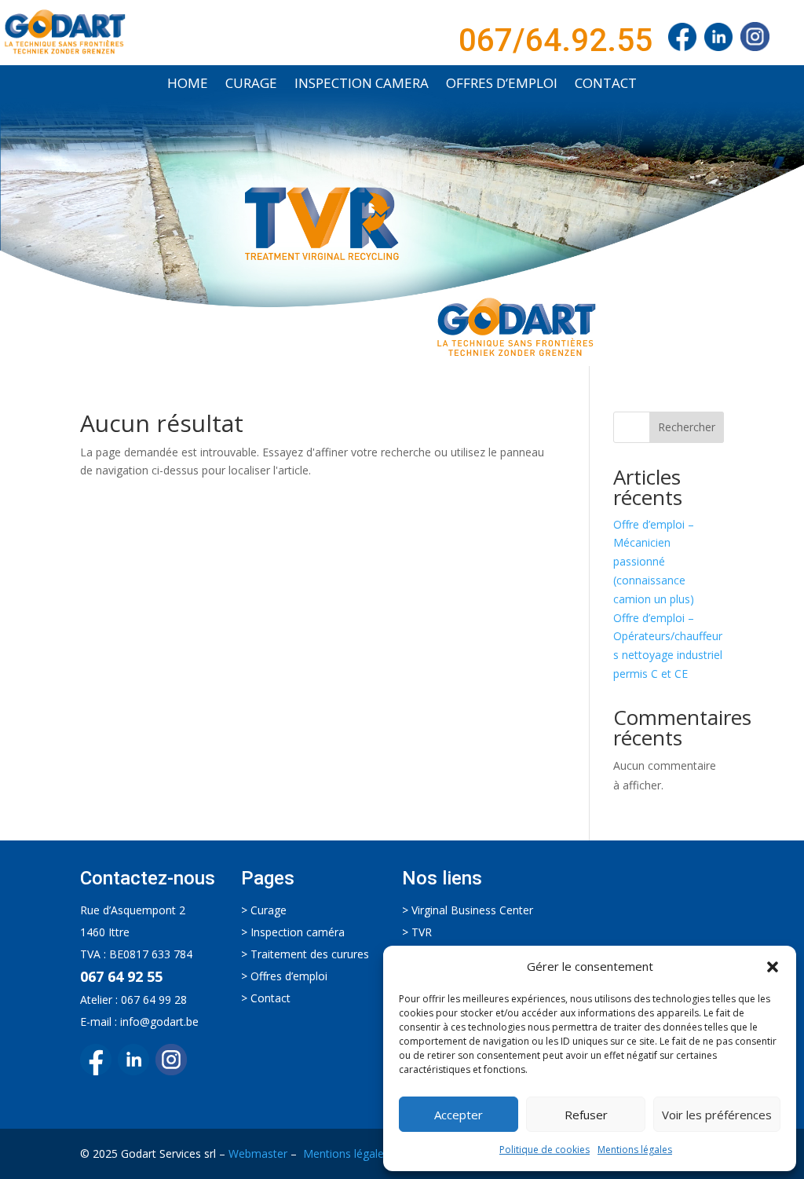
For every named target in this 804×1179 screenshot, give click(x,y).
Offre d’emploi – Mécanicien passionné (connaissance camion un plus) (653, 561)
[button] (772, 967)
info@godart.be (159, 1021)
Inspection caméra (297, 932)
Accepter (458, 1114)
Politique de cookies (544, 1149)
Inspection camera (361, 85)
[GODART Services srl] (682, 40)
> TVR (417, 932)
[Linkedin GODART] (136, 1071)
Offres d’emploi (501, 85)
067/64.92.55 (555, 40)
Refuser (586, 1114)
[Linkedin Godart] (722, 40)
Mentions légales (635, 1149)
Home (187, 85)
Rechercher (686, 426)
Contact (606, 85)
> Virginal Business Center (467, 910)
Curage (251, 85)
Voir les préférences (717, 1114)
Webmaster (257, 1153)
